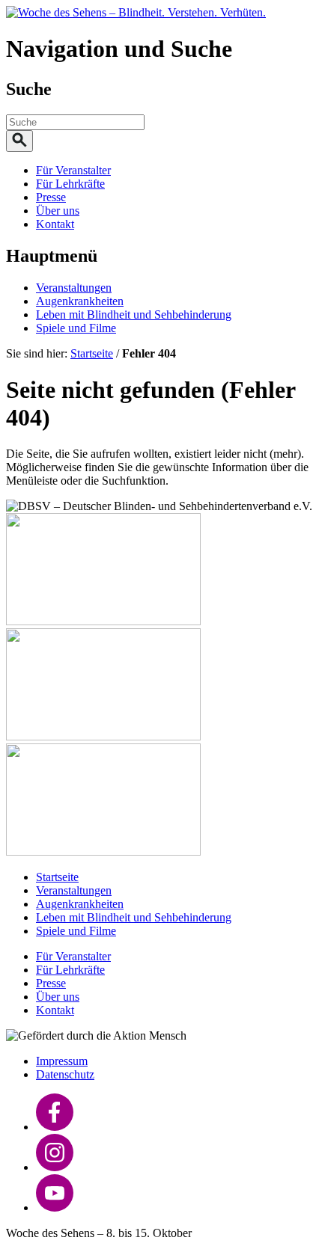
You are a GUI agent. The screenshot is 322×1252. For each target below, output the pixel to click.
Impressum (62, 1061)
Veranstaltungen (74, 287)
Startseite (91, 353)
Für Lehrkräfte (70, 183)
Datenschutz (65, 1074)
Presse (51, 197)
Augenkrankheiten (80, 301)
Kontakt (55, 224)
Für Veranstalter (73, 170)
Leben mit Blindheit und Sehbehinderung (133, 314)
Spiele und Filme (76, 328)
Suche (29, 89)
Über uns (57, 210)
